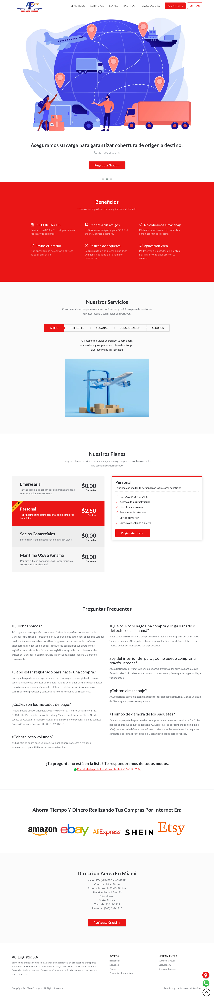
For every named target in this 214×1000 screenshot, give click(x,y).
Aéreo (54, 327)
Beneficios (78, 5)
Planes (113, 5)
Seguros (158, 327)
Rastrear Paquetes (168, 968)
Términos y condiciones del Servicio (182, 988)
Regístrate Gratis (105, 165)
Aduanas (102, 327)
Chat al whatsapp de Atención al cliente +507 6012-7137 (108, 769)
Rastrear (129, 5)
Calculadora (150, 5)
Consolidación (130, 327)
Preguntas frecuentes (121, 973)
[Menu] (206, 983)
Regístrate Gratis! (132, 533)
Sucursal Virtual (166, 960)
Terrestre (77, 327)
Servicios (97, 5)
